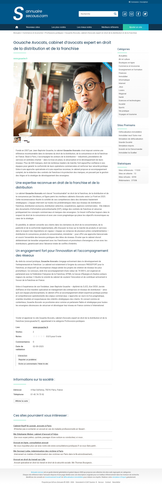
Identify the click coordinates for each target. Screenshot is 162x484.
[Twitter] (145, 14)
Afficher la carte (21, 401)
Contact (108, 482)
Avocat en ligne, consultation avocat (30, 442)
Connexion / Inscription (139, 2)
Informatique (124, 80)
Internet (122, 83)
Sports (121, 107)
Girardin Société (125, 142)
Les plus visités (59, 27)
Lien (18, 327)
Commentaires (23, 342)
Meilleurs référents (110, 27)
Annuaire (17, 33)
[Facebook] (138, 14)
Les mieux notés (84, 27)
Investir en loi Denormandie (130, 149)
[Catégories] (125, 14)
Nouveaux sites (33, 27)
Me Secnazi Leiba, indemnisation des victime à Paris (38, 451)
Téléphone (18, 394)
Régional (122, 94)
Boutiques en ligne (127, 63)
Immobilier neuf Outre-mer (130, 135)
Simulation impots (126, 146)
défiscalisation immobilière (73, 477)
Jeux (121, 87)
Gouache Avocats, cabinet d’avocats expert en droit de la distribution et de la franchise (101, 33)
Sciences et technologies (129, 100)
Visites (19, 332)
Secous (101, 482)
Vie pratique (124, 111)
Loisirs (121, 90)
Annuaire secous (37, 472)
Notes (19, 336)
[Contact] (131, 14)
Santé (121, 97)
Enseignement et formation (130, 69)
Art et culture (124, 59)
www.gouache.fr (40, 327)
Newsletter (116, 482)
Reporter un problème (27, 360)
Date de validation (20, 348)
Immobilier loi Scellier (128, 153)
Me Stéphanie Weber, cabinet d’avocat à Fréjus (35, 434)
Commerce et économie (33, 33)
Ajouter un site (135, 27)
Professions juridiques (54, 33)
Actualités (123, 56)
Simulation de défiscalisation (131, 139)
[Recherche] (115, 14)
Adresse (17, 390)
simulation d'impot (119, 477)
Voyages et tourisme (128, 114)
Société (122, 104)
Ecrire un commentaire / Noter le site (33, 364)
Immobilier (123, 76)
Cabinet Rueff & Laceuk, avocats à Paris (32, 426)
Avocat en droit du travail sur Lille (29, 459)
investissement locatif (53, 477)
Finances (122, 73)
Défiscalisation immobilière (130, 132)
